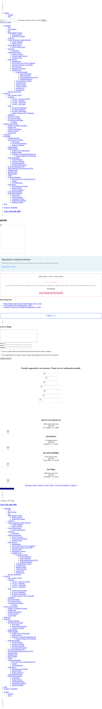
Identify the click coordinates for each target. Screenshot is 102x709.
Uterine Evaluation (22, 555)
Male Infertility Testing (15, 515)
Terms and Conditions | (62, 485)
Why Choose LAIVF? (15, 578)
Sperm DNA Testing (18, 519)
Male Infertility (12, 656)
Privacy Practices (38, 485)
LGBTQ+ (11, 521)
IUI (9, 514)
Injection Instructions (14, 574)
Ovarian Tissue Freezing (19, 539)
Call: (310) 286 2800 (12, 211)
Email (2, 345)
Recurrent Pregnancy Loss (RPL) (22, 548)
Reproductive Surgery (19, 551)
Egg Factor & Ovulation (15, 623)
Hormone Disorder (14, 640)
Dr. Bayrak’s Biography (19, 590)
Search (44, 20)
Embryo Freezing (17, 537)
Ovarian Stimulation (14, 660)
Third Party (15, 533)
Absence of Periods (18, 644)
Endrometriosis (12, 630)
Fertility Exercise (13, 614)
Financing (7, 617)
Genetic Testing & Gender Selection (19, 523)
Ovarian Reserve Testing (23, 564)
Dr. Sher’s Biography (18, 592)
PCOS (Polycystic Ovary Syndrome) (23, 546)
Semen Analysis (17, 517)
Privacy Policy (49, 485)
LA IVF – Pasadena (18, 583)
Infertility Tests (16, 553)
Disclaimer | (29, 485)
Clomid (14, 664)
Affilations (11, 598)
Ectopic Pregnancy (18, 672)
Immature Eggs (13, 653)
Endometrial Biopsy (26, 562)
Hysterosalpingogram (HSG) (29, 560)
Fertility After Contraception (21, 633)
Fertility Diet (12, 610)
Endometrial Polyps (18, 681)
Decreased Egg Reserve (19, 626)
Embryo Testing (17, 526)
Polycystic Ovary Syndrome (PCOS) (23, 662)
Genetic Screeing (21, 569)
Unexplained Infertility (15, 674)
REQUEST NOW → (10, 267)
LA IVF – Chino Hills (19, 585)
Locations (11, 580)
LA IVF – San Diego (18, 587)
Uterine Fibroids (17, 680)
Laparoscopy (20, 571)
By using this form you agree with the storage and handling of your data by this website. (30, 355)
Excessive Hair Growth (19, 648)
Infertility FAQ (12, 655)
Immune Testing (21, 567)
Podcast (14, 605)
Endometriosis (16, 544)
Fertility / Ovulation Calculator (17, 608)
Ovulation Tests (21, 565)
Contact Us (73, 485)
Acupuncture (12, 615)
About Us (7, 576)
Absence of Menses (18, 628)
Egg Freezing (12, 512)
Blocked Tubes (16, 671)
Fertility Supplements (14, 612)
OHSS (10, 658)
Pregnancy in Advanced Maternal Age (24, 637)
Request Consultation (10, 689)
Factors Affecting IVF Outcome (26, 639)
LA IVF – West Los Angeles (21, 581)
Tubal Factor (12, 667)
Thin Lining (16, 678)
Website (2, 347)
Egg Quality (16, 624)
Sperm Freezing (17, 540)
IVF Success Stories (14, 601)
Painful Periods (17, 635)
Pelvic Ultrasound (25, 556)
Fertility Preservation (14, 535)
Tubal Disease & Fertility (20, 669)
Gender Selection (17, 524)
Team (9, 589)
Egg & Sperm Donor (14, 528)
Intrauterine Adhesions (19, 683)
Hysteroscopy (20, 573)
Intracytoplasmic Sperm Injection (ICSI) (20, 651)
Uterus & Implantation (15, 676)
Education (7, 619)
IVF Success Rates (14, 599)
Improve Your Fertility (11, 606)
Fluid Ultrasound (25, 558)
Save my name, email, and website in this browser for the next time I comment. (26, 351)
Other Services (12, 542)
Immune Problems (17, 685)
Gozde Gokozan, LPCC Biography (23, 596)
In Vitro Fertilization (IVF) (16, 649)
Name (2, 343)
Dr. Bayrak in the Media (15, 603)
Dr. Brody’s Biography (19, 594)
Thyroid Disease (17, 642)
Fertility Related (13, 631)
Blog (5, 687)
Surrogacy (11, 531)
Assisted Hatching (13, 621)
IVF (9, 510)
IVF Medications (17, 665)
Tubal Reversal (16, 549)
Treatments (7, 508)
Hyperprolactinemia (18, 646)
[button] (7, 432)
